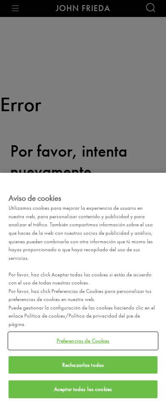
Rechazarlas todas (83, 365)
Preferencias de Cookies (83, 341)
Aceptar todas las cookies (83, 389)
